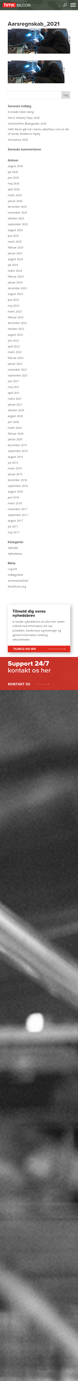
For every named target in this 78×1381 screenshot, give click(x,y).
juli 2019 (13, 462)
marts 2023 (15, 311)
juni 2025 (13, 235)
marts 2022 (15, 352)
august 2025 (15, 230)
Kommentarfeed (18, 580)
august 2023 (15, 294)
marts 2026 (15, 195)
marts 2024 (15, 270)
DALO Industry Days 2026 (24, 118)
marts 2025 (15, 241)
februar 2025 (15, 247)
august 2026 (15, 166)
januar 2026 (15, 201)
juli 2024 (13, 265)
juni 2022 (13, 340)
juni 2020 (13, 422)
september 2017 (18, 515)
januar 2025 (15, 253)
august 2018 (15, 491)
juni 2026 (13, 177)
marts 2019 (15, 468)
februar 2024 (15, 276)
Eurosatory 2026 (18, 139)
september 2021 (18, 375)
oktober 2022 (16, 329)
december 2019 (17, 445)
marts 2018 (15, 503)
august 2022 (15, 334)
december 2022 (17, 323)
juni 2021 (13, 381)
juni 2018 (13, 497)
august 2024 (15, 259)
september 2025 (18, 224)
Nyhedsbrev (15, 553)
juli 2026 (13, 172)
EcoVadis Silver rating (21, 112)
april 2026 (14, 189)
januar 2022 (15, 363)
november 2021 (17, 369)
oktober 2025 (16, 218)
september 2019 (18, 451)
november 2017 (17, 509)
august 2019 (15, 457)
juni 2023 (13, 299)
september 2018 (18, 486)
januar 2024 (15, 282)
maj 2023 (13, 305)
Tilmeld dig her (24, 649)
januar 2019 (15, 474)
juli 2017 (13, 526)
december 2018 (17, 480)
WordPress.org (17, 586)
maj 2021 (13, 387)
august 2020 (15, 416)
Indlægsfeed (15, 575)
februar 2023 (15, 317)
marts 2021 (15, 398)
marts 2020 (15, 427)
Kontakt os (19, 684)
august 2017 (15, 520)
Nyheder (13, 548)
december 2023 (17, 288)
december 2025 (17, 206)
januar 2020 (15, 439)
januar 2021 (15, 404)
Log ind (12, 569)
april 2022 (14, 346)
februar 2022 (15, 358)
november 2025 (17, 212)
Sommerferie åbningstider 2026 (27, 123)
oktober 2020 (16, 410)
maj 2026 (13, 183)
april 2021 (14, 393)
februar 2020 (15, 433)
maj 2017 (13, 532)
